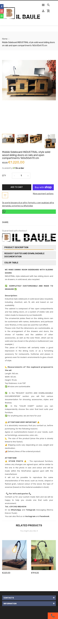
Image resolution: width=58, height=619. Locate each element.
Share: (5, 222)
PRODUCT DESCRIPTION (16, 247)
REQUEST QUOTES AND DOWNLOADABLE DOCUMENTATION (24, 255)
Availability (7, 168)
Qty (4, 175)
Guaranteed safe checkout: (14, 231)
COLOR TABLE (11, 263)
